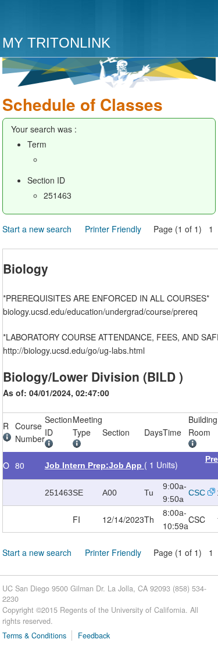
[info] (9, 438)
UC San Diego (68, 19)
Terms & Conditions (34, 635)
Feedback (94, 635)
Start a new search (37, 229)
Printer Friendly (113, 229)
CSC (196, 492)
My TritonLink (56, 43)
